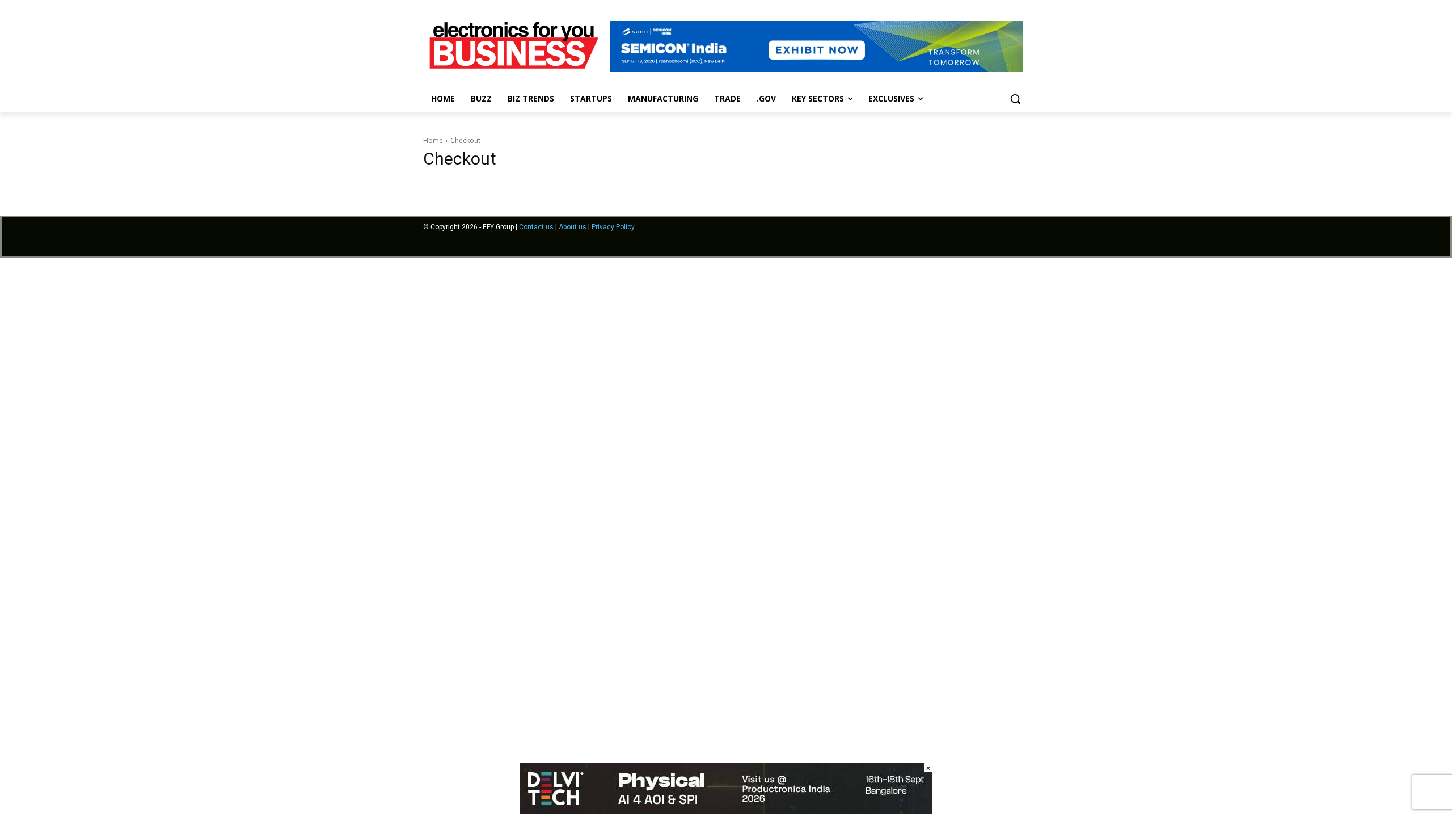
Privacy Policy (613, 227)
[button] (1015, 98)
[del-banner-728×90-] (726, 811)
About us (572, 227)
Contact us (536, 227)
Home (433, 140)
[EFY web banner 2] (816, 69)
